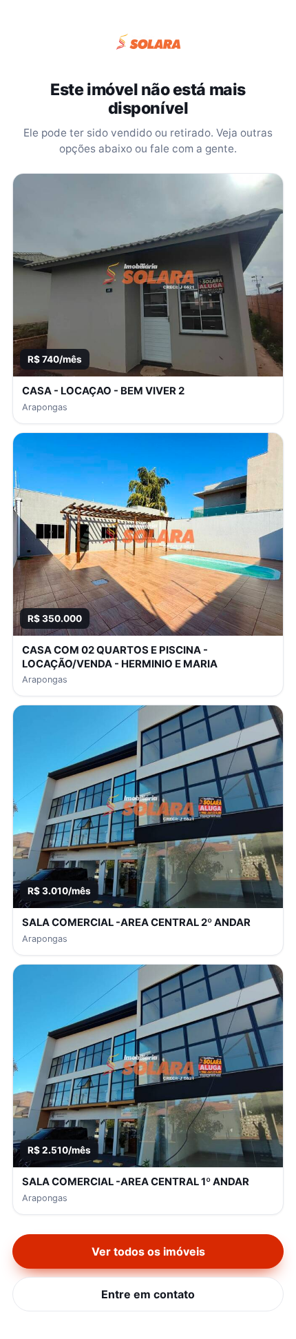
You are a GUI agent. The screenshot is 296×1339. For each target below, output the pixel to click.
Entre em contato (148, 1294)
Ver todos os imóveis (148, 1251)
